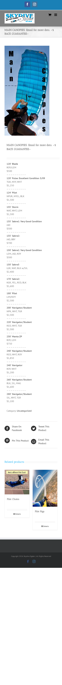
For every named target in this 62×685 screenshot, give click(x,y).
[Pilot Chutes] (17, 482)
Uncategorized (24, 410)
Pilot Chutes (13, 499)
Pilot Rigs (39, 511)
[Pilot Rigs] (45, 488)
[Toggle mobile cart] (49, 14)
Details (18, 514)
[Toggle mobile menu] (55, 14)
